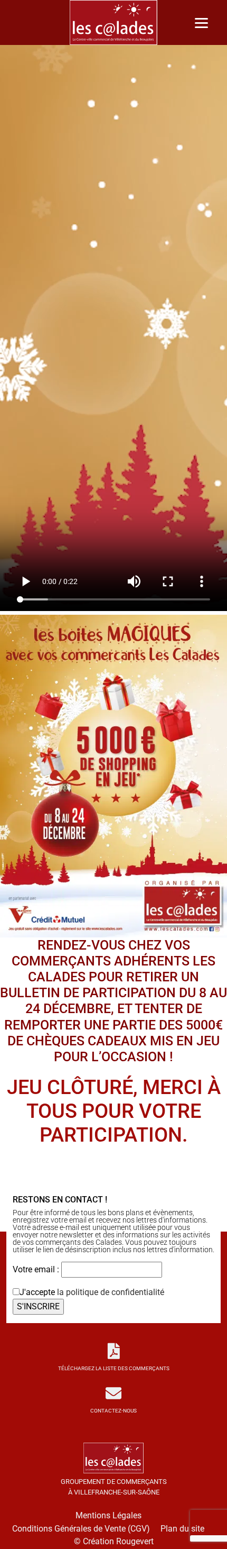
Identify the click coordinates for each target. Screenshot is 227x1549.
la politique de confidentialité (110, 1292)
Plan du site (182, 1529)
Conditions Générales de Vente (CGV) (81, 1529)
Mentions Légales (108, 1515)
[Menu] (201, 22)
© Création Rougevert (114, 1541)
